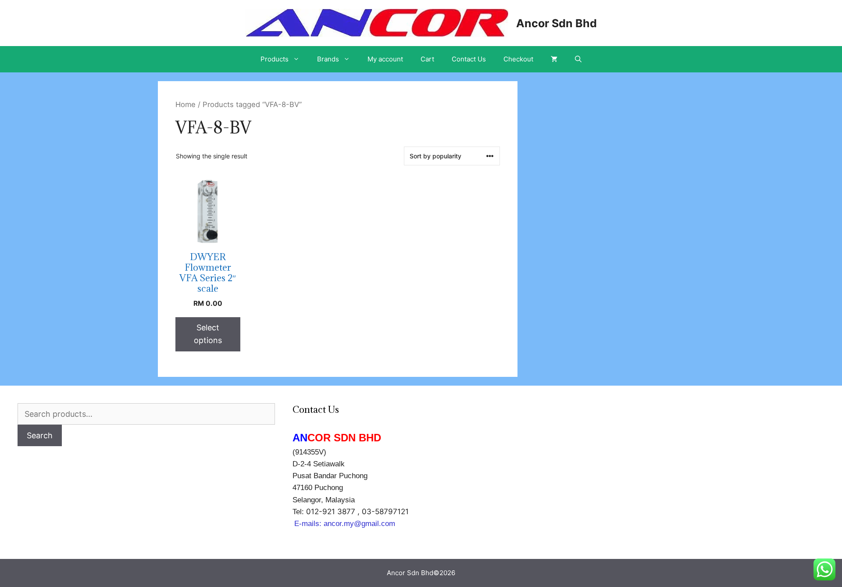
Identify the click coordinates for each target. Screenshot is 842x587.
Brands (328, 59)
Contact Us (469, 59)
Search (40, 435)
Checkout (518, 59)
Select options (208, 334)
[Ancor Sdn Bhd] (376, 22)
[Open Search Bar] (578, 59)
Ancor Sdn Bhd (556, 23)
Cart (427, 59)
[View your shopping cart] (554, 59)
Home (185, 104)
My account (385, 59)
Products (274, 59)
